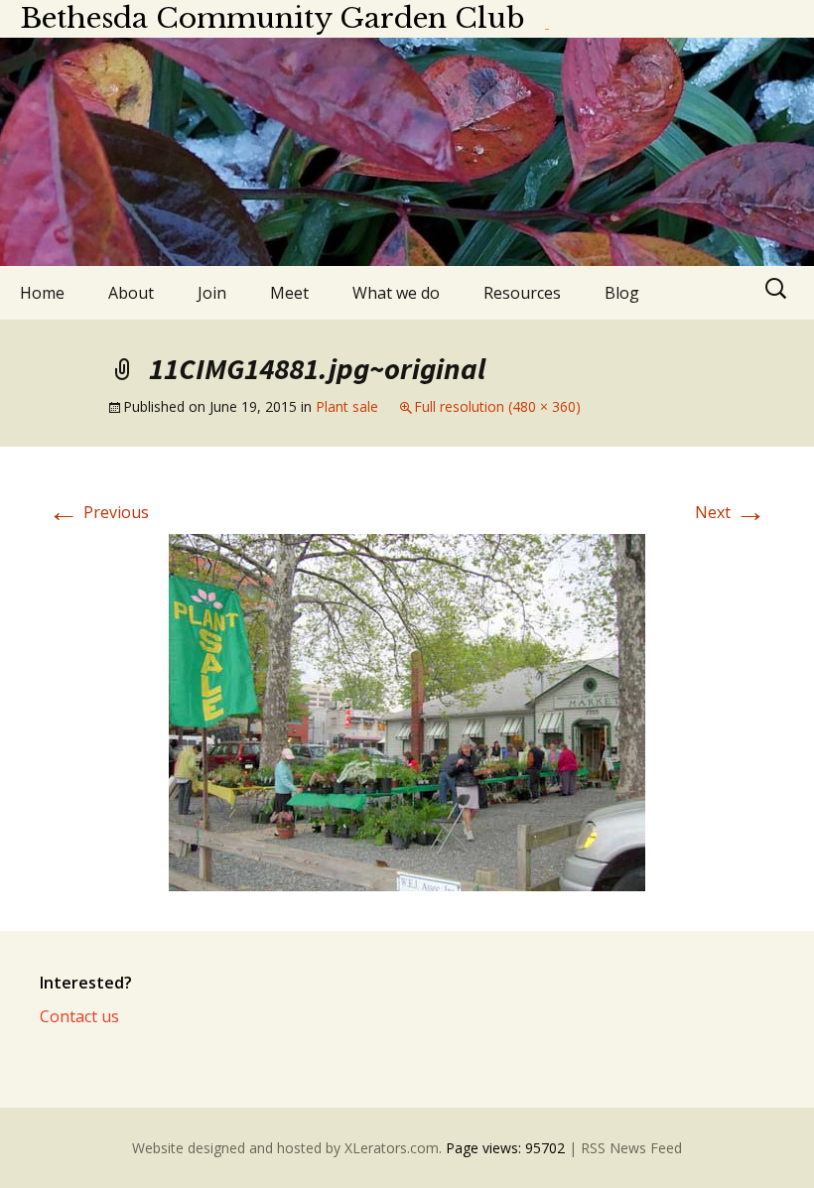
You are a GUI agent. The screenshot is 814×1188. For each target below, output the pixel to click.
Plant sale (347, 406)
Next (730, 512)
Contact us (79, 1016)
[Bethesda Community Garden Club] (407, 152)
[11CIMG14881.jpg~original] (407, 711)
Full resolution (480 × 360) (497, 406)
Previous (98, 512)
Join (212, 293)
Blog (622, 293)
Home (42, 293)
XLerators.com (391, 1147)
